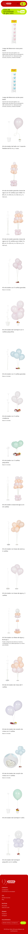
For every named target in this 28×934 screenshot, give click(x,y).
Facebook (4, 914)
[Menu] (17, 4)
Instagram (4, 915)
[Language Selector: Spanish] (23, 4)
